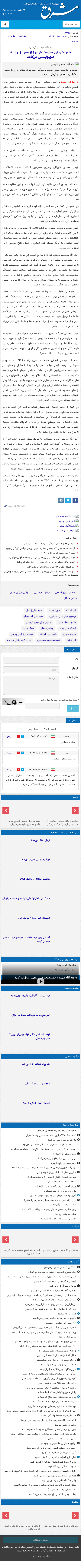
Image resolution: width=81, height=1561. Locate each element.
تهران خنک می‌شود (40, 840)
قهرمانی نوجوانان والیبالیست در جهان (30, 1015)
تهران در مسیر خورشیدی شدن (35, 859)
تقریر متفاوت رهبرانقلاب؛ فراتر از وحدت (57, 1369)
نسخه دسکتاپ (40, 1540)
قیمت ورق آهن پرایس (22, 634)
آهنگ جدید (28, 628)
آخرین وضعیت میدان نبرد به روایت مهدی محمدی (53, 1195)
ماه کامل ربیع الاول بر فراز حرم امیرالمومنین (56, 1360)
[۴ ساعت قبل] (65, 904)
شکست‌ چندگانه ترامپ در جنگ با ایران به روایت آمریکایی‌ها (48, 1420)
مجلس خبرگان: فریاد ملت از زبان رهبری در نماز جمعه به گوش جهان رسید (40, 557)
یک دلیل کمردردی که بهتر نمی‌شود (60, 1191)
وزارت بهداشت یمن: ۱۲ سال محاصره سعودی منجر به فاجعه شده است (43, 1332)
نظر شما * (72, 678)
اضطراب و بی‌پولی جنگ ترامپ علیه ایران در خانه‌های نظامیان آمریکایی (44, 1327)
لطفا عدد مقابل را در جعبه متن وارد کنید (60, 700)
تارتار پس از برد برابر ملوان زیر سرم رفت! (57, 1158)
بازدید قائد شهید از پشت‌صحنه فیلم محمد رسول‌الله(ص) (46, 977)
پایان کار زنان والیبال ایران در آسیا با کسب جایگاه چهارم (50, 1309)
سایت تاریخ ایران (33, 610)
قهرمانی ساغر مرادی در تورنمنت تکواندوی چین (55, 1281)
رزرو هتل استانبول (33, 616)
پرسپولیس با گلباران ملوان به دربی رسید (30, 995)
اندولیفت (71, 640)
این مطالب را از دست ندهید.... (63, 833)
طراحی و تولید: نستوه (40, 1556)
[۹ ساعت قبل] (65, 1109)
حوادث (75, 1226)
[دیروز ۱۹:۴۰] (65, 1021)
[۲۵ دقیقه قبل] (65, 1070)
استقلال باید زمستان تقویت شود (34, 918)
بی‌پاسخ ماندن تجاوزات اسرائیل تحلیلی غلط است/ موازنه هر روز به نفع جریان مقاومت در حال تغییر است (41, 573)
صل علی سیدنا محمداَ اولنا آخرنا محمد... (57, 1415)
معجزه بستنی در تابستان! (37, 1083)
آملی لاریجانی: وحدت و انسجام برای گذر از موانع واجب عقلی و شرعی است (41, 1411)
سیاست (69, 24)
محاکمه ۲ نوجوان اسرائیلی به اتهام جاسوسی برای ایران (51, 1388)
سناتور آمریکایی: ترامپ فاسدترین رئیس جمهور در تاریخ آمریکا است (45, 1485)
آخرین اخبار (73, 1262)
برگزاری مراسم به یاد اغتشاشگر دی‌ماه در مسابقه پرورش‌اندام (48, 1346)
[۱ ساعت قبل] (65, 846)
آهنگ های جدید (67, 628)
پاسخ (9, 736)
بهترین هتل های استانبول (62, 616)
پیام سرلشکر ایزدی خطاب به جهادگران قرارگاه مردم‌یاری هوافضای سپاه (43, 1434)
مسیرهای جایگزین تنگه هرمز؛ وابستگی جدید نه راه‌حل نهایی (48, 1144)
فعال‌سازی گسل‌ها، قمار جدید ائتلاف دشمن (55, 1457)
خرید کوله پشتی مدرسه (19, 640)
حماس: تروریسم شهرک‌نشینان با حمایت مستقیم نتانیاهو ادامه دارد (45, 1341)
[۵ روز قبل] (21, 809)
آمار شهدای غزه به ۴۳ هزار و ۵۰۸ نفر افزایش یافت (51, 567)
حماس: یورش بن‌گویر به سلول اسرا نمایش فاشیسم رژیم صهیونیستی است (41, 1277)
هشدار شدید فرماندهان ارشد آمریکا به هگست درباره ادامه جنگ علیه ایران (41, 1295)
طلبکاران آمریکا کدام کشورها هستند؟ (58, 1219)
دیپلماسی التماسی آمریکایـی (63, 1205)
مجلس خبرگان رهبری (19, 592)
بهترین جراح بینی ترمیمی (38, 622)
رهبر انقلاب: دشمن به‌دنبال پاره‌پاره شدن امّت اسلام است (49, 1209)
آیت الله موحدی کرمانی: (40, 47)
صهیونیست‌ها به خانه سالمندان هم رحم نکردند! (54, 1318)
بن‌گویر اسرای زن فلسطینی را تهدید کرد (58, 1443)
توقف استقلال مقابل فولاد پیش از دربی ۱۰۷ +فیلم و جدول (28, 1036)
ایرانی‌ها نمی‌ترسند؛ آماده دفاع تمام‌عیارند (56, 1397)
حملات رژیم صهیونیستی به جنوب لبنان (58, 1364)
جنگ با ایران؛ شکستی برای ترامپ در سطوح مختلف (52, 1494)
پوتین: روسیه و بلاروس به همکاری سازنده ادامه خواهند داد (49, 1429)
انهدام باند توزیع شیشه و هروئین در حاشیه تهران (22, 1251)
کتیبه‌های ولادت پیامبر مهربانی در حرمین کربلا (55, 1476)
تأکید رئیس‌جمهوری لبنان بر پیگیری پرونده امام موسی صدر (49, 1378)
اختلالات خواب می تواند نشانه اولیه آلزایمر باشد (22, 1527)
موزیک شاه (54, 610)
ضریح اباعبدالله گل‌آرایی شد (36, 1064)
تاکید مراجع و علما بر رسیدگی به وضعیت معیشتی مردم (49, 543)
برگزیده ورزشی (71, 988)
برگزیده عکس (72, 1057)
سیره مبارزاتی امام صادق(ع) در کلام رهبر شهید (54, 1300)
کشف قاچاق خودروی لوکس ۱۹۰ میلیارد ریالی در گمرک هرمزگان (62, 822)
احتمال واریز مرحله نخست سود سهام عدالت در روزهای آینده (26, 939)
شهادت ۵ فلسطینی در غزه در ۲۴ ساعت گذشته (54, 1401)
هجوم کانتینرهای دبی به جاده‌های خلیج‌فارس (55, 1130)
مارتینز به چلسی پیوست (65, 1214)
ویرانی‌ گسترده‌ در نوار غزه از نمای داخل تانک (55, 1186)
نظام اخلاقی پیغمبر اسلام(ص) (62, 1489)
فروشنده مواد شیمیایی (48, 640)
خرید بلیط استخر (48, 634)
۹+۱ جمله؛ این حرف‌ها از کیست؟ (61, 1323)
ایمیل (75, 668)
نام (76, 659)
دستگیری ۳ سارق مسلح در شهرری (60, 1250)
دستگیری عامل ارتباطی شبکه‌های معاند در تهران (26, 898)
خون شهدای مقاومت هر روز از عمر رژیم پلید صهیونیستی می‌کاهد (40, 55)
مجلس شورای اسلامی (65, 592)
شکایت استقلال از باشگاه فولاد (35, 879)
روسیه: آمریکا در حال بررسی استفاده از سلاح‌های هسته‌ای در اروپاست (43, 1149)
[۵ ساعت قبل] (65, 924)
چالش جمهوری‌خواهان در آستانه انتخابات (57, 1392)
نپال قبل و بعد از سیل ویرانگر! (62, 1140)
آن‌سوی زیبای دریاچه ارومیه (36, 1103)
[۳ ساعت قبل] (65, 865)
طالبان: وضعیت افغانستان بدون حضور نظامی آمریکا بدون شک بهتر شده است (40, 1471)
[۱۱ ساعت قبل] (59, 1514)
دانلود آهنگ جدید (67, 622)
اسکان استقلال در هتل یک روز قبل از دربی (56, 1355)
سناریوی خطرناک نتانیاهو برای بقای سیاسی (56, 1172)
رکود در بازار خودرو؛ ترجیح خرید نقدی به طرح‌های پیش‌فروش (24, 822)
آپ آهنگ (71, 610)
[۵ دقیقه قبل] (59, 1238)
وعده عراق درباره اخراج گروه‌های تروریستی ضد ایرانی (51, 1177)
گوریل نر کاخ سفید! (67, 1314)
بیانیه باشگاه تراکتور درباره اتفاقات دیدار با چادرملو (53, 1290)
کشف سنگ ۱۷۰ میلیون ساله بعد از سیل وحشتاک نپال (51, 1135)
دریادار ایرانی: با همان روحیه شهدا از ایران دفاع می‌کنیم (50, 1304)
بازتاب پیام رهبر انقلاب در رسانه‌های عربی (56, 1383)
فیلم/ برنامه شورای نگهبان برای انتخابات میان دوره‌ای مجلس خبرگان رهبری (40, 548)
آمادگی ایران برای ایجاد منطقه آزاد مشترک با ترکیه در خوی (49, 1374)
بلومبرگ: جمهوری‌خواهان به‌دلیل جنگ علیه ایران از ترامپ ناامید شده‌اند (43, 1167)
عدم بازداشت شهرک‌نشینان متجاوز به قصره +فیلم (53, 1462)
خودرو (76, 797)
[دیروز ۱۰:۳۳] (59, 809)
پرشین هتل (47, 628)
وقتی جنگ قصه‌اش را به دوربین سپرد (59, 1480)
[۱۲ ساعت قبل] (21, 1514)
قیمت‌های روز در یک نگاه (66, 959)
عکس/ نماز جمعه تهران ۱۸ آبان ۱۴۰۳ (57, 553)
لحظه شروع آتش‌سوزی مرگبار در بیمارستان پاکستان (52, 1272)
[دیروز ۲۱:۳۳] (65, 1001)
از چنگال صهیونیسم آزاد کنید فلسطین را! (57, 1351)
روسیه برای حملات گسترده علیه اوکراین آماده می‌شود (51, 1448)
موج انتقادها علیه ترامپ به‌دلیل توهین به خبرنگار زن (52, 1406)
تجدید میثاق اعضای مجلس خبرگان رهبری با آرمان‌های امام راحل (45, 562)
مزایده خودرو (69, 634)
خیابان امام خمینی (42, 592)
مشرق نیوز (52, 9)
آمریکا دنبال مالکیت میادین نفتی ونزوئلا (58, 1452)
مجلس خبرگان (70, 598)
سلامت (75, 1502)
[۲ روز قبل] (65, 1040)
